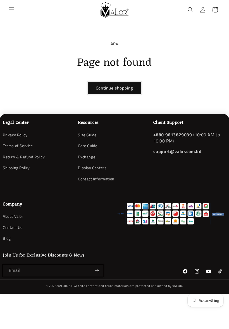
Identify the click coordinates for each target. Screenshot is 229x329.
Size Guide (87, 135)
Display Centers (92, 168)
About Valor (13, 216)
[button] (12, 10)
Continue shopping (114, 88)
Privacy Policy (15, 135)
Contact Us (13, 227)
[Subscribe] (97, 270)
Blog (7, 238)
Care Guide (87, 146)
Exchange (86, 157)
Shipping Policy (16, 168)
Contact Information (96, 179)
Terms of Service (18, 146)
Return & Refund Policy (24, 157)
